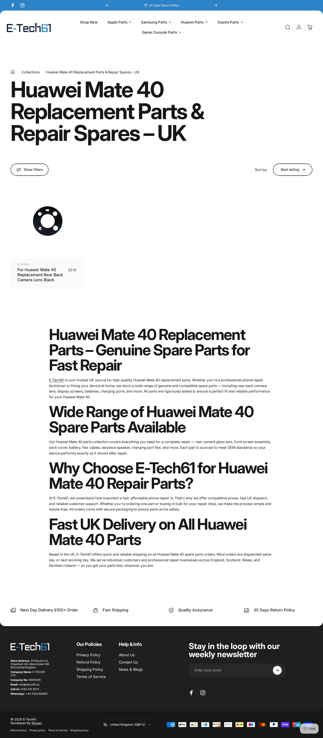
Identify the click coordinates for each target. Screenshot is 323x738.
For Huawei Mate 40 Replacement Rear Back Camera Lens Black (40, 274)
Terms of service (58, 730)
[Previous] (107, 5)
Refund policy (19, 730)
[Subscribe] (277, 670)
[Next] (215, 5)
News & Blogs (131, 669)
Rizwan (37, 723)
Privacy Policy (88, 655)
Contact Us (128, 662)
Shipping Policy (89, 669)
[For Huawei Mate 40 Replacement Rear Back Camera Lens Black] (47, 221)
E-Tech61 (23, 264)
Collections (30, 72)
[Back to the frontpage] (13, 72)
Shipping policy (79, 730)
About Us (127, 655)
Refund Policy (88, 662)
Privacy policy (37, 730)
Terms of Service (91, 676)
